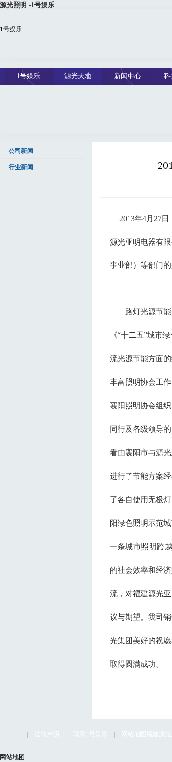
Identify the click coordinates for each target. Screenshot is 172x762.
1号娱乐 (11, 29)
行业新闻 (20, 167)
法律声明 (46, 734)
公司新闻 (20, 150)
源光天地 (77, 76)
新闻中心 (127, 76)
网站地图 (133, 734)
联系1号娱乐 (90, 734)
